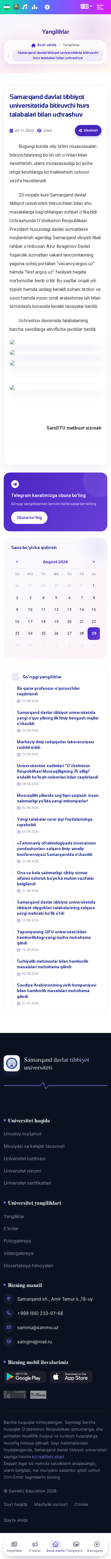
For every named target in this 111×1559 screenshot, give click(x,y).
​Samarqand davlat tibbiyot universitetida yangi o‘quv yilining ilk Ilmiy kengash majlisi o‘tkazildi (57, 718)
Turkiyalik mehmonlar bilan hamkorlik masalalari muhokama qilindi (52, 964)
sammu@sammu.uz (38, 1327)
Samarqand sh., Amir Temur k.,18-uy (55, 1299)
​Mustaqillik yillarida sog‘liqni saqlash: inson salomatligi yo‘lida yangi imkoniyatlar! (58, 798)
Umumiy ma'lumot (22, 1134)
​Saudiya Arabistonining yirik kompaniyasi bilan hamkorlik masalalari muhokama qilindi (56, 991)
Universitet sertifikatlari (27, 1183)
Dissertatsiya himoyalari (28, 1265)
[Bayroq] (7, 7)
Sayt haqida (15, 1504)
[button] (86, 6)
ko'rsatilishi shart (48, 1456)
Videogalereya (18, 1253)
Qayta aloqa (16, 1520)
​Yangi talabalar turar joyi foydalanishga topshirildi (54, 822)
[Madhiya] (25, 7)
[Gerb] (16, 7)
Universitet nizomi (22, 1171)
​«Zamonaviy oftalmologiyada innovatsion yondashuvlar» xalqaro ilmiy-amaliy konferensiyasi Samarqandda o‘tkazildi (56, 849)
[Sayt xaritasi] (35, 7)
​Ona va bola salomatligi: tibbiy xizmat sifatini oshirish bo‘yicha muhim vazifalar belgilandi (55, 878)
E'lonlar (11, 1228)
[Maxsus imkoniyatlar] (48, 7)
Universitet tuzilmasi (24, 1158)
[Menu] (102, 7)
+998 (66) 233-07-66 (40, 1313)
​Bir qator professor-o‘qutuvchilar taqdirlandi (48, 691)
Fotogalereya (17, 1241)
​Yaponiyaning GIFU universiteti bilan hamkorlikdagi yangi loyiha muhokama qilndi (54, 937)
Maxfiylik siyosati (51, 1504)
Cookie (81, 1504)
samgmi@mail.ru (34, 1342)
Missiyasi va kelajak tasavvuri (34, 1146)
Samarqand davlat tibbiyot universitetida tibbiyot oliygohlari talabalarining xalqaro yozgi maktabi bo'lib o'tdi (56, 908)
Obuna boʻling (29, 517)
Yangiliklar (14, 1216)
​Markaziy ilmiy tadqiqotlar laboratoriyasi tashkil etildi (55, 745)
